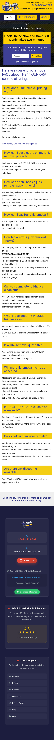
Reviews (15, 676)
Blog (14, 709)
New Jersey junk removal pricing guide (19, 143)
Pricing (15, 683)
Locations (16, 696)
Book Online (28, 17)
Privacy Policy (18, 703)
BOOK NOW (29, 560)
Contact (15, 689)
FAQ (14, 716)
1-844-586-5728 (42, 5)
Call (46, 17)
